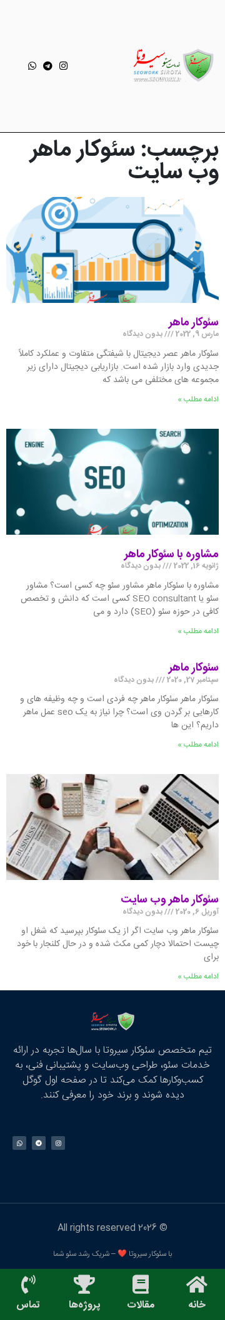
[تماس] (28, 1284)
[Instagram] (63, 65)
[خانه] (197, 1284)
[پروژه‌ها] (84, 1284)
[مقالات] (140, 1284)
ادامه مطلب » (198, 399)
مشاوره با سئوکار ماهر (171, 554)
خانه (197, 1305)
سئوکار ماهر (194, 322)
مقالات (140, 1305)
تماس (28, 1305)
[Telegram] (47, 65)
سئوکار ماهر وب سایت (170, 900)
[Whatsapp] (32, 65)
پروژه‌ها (84, 1305)
